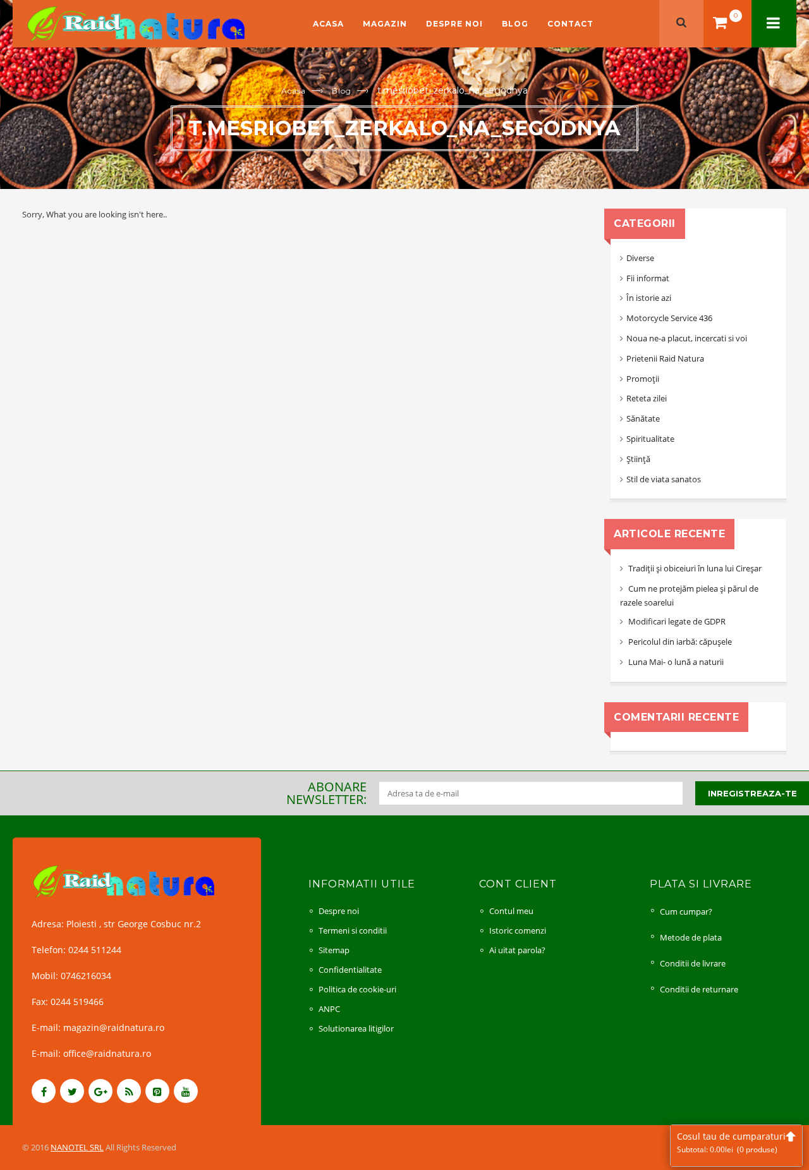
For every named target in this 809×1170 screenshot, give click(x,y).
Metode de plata (691, 937)
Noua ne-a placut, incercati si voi (686, 338)
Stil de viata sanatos (663, 479)
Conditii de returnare (699, 989)
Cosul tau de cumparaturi (731, 1142)
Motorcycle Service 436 (669, 318)
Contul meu (511, 911)
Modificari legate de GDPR (677, 621)
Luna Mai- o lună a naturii (676, 661)
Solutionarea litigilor (356, 1028)
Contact (570, 23)
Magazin (385, 23)
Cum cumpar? (686, 911)
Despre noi (454, 23)
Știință (638, 459)
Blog (515, 23)
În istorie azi (648, 297)
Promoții (642, 378)
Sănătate (643, 418)
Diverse (640, 258)
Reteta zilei (646, 398)
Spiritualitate (650, 438)
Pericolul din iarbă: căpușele (680, 641)
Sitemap (334, 950)
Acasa (328, 23)
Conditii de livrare (693, 963)
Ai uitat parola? (517, 950)
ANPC (329, 1009)
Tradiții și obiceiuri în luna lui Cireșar (695, 568)
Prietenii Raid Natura (665, 358)
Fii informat (647, 278)
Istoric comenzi (517, 930)
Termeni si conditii (353, 930)
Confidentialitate (350, 969)
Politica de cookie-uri (357, 989)
